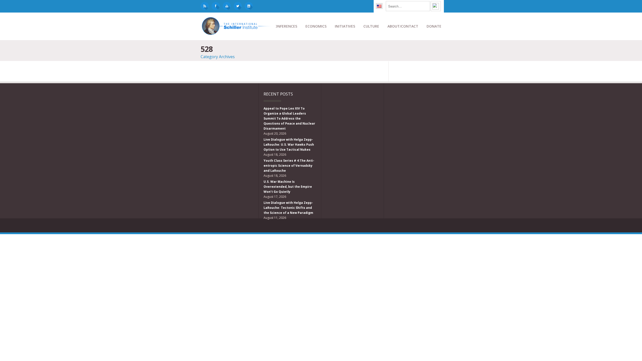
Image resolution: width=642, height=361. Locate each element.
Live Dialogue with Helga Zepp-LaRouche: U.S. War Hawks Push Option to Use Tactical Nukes (289, 144)
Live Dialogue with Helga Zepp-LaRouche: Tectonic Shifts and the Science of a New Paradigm (288, 208)
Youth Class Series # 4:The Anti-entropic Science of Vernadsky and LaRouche (289, 165)
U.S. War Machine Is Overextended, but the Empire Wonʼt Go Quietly (288, 186)
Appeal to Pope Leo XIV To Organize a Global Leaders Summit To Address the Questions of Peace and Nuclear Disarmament (289, 118)
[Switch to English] (379, 6)
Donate (434, 26)
